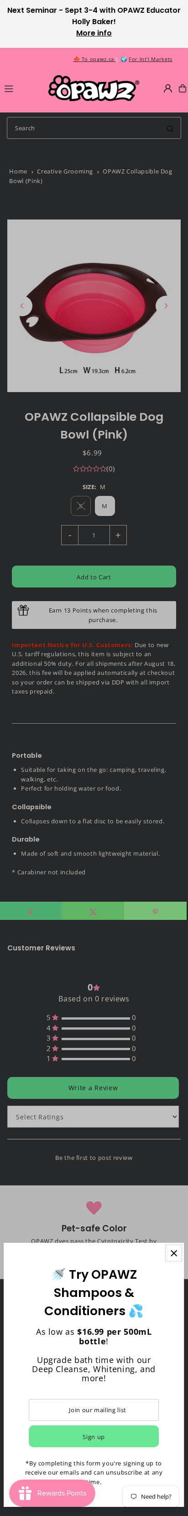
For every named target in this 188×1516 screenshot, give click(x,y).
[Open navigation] (22, 88)
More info (94, 33)
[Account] (168, 88)
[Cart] (182, 88)
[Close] (174, 1253)
